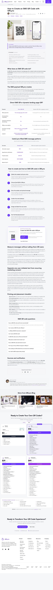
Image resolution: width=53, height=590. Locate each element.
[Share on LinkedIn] (40, 13)
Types (15, 1)
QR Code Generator (22, 542)
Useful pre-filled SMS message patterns (34, 56)
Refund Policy (37, 567)
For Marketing (30, 543)
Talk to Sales (32, 526)
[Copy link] (45, 13)
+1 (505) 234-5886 (17, 565)
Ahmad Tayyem (12, 13)
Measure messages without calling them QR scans (36, 58)
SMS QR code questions (13, 62)
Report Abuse (47, 546)
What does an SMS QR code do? (14, 54)
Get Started (48, 2)
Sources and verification (32, 62)
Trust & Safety (47, 544)
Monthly (24, 422)
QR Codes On (31, 548)
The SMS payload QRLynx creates (33, 54)
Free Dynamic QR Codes (22, 548)
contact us (36, 509)
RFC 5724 (43, 360)
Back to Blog (10, 4)
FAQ (38, 546)
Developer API (22, 555)
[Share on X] (38, 13)
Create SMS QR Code (23, 237)
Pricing (28, 1)
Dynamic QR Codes (22, 545)
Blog (33, 1)
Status (38, 550)
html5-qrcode (9, 568)
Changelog (39, 548)
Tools (24, 1)
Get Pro (39, 432)
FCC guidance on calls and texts (16, 362)
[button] (10, 438)
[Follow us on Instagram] (3, 549)
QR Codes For (31, 546)
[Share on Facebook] (42, 13)
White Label (22, 553)
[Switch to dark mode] (40, 2)
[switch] (13, 429)
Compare (21, 559)
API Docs (38, 544)
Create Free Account (22, 526)
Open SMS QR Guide (24, 241)
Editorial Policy (49, 567)
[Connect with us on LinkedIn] (8, 549)
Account (47, 548)
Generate (10, 1)
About (46, 541)
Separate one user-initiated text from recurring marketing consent (17, 61)
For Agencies (30, 544)
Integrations (30, 541)
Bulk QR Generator (22, 551)
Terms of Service (28, 567)
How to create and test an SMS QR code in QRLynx (16, 58)
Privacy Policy (32, 567)
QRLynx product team (33, 14)
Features (20, 1)
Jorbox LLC (11, 566)
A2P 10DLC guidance (31, 362)
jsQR (16, 568)
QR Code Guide (40, 543)
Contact (37, 1)
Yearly (29, 422)
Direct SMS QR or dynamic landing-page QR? (16, 56)
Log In (43, 2)
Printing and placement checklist (33, 60)
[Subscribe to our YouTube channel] (6, 549)
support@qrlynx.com (11, 565)
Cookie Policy (41, 567)
